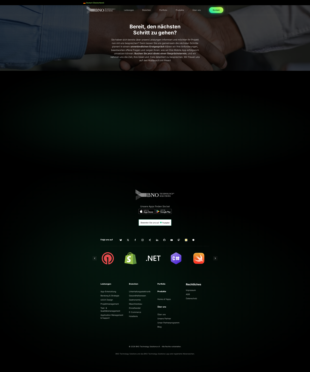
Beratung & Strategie (110, 295)
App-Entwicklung (108, 291)
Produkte (161, 291)
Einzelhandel (134, 308)
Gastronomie (135, 300)
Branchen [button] (146, 10)
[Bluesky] (121, 239)
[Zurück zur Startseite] (101, 10)
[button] (95, 258)
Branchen (133, 284)
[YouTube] (171, 239)
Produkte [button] (180, 10)
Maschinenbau (135, 304)
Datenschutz (191, 298)
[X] (128, 239)
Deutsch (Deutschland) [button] (94, 3)
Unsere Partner (164, 318)
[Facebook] (135, 239)
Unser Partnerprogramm (168, 322)
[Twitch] (179, 239)
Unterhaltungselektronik (140, 291)
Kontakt (216, 10)
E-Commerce (135, 312)
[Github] (164, 239)
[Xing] (150, 239)
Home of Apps (164, 299)
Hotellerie (133, 316)
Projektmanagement (110, 304)
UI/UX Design (107, 300)
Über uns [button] (196, 10)
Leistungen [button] (129, 10)
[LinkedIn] (157, 239)
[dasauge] (186, 239)
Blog (159, 327)
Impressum (191, 290)
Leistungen (106, 284)
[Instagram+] (142, 239)
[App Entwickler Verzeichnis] (193, 239)
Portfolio (163, 10)
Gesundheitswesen (137, 295)
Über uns (161, 314)
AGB (188, 294)
